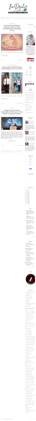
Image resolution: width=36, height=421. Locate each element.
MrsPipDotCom (28, 216)
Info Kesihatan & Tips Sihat (29, 336)
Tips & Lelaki (32, 395)
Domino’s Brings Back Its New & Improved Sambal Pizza (30, 264)
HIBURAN (27, 320)
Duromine (27, 314)
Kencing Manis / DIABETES (29, 347)
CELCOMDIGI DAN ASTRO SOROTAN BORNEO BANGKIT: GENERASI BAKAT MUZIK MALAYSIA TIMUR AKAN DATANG (30, 213)
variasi (27, 412)
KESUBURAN (30, 344)
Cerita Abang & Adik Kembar (29, 303)
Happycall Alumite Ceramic (29, 94)
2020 (27, 194)
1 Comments (3, 137)
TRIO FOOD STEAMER (28, 106)
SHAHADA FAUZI (29, 257)
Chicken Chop (27, 306)
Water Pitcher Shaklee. (28, 112)
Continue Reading (4, 55)
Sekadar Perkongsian (29, 390)
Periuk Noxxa (27, 104)
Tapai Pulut (27, 395)
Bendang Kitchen (28, 298)
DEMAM (32, 311)
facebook (27, 72)
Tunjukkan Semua (34, 236)
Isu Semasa (27, 341)
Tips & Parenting (28, 396)
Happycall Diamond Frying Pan (30, 95)
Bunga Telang (28, 300)
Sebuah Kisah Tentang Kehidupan (30, 388)
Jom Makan (32, 341)
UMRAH (32, 403)
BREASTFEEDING (28, 295)
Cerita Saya (27, 305)
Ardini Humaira (28, 225)
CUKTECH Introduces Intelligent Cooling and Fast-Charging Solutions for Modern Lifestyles (30, 222)
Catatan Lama (19, 142)
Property (31, 376)
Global (27, 317)
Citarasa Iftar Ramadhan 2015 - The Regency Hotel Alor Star (30, 308)
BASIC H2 (33, 292)
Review (31, 379)
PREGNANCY (27, 369)
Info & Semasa (28, 331)
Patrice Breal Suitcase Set (29, 102)
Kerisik (32, 349)
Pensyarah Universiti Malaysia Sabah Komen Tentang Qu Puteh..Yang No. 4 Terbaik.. (30, 133)
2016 (27, 199)
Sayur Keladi (27, 386)
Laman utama (12, 143)
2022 (27, 192)
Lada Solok (27, 352)
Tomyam (32, 401)
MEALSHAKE (27, 355)
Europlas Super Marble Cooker (30, 92)
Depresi (33, 312)
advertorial (27, 409)
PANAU (33, 368)
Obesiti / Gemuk (28, 368)
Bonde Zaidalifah (29, 210)
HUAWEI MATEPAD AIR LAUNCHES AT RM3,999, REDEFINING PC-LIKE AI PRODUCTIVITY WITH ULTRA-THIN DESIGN (30, 228)
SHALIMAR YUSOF (29, 262)
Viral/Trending (28, 407)
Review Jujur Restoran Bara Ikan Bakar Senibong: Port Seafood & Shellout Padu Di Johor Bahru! (30, 253)
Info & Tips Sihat (28, 333)
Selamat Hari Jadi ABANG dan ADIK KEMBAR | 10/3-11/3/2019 (11, 68)
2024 (27, 189)
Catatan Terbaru (5, 142)
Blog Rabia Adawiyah (29, 248)
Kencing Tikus (27, 349)
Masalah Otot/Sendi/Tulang (30, 357)
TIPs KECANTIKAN (28, 393)
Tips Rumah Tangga (28, 398)
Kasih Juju (27, 251)
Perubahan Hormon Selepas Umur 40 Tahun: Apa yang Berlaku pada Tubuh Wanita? (30, 218)
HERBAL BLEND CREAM (28, 319)
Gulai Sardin (31, 317)
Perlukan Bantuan (28, 374)
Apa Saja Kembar (12, 23)
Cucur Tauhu (27, 311)
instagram (30, 72)
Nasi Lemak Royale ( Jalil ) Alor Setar (30, 362)
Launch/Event (11, 102)
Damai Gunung (28, 312)
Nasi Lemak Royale (28, 360)
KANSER (27, 344)
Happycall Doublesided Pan (29, 97)
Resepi (26, 379)
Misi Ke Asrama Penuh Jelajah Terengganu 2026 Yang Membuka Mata (30, 259)
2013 (27, 203)
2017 (27, 198)
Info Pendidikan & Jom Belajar (30, 338)
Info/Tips (27, 339)
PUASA (32, 369)
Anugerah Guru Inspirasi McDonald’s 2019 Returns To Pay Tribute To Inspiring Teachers (12, 106)
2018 (27, 197)
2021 (27, 193)
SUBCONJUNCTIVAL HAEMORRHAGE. (30, 382)
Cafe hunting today (29, 249)
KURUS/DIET (27, 346)
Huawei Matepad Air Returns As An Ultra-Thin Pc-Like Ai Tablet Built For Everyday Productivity (30, 233)
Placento (27, 376)
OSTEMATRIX (27, 366)
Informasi (31, 339)
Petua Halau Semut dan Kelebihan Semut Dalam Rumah (32, 144)
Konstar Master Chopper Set (29, 99)
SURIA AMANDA (28, 243)
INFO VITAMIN (27, 328)
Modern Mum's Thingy (29, 220)
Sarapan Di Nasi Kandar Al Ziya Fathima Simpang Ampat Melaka (30, 245)
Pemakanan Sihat (28, 371)
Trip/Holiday (27, 403)
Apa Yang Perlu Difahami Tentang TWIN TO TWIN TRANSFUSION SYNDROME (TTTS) (12, 28)
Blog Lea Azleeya (29, 231)
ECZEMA (31, 314)
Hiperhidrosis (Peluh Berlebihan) (30, 326)
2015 (27, 200)
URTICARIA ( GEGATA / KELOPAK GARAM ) (30, 405)
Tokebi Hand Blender (28, 107)
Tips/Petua (27, 401)
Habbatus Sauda (28, 322)
